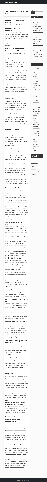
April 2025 (35, 98)
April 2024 (35, 120)
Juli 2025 (35, 92)
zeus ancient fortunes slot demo (17, 467)
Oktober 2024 (36, 109)
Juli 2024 (35, 115)
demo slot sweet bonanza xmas (16, 450)
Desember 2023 (36, 128)
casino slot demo (22, 437)
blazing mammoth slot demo (14, 433)
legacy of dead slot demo (18, 456)
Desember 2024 (36, 105)
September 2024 (36, 111)
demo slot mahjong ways (12, 446)
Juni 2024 (35, 117)
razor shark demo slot (13, 457)
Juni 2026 (35, 72)
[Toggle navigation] (41, 2)
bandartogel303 (34, 163)
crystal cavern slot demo (21, 439)
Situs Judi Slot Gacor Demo (16, 428)
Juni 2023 (35, 139)
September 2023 (36, 133)
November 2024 (36, 107)
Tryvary (28, 480)
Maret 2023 (35, 144)
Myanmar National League (11, 2)
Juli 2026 (35, 70)
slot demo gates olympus (12, 459)
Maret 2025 (35, 100)
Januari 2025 (35, 104)
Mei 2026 (35, 74)
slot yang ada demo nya (17, 461)
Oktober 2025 (36, 87)
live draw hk (33, 169)
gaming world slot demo (10, 454)
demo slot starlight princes (16, 448)
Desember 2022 (36, 150)
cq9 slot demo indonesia (10, 439)
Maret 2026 (35, 78)
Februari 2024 (36, 124)
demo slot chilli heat (9, 441)
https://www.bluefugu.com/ (37, 171)
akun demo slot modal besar (20, 430)
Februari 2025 (36, 102)
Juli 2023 (35, 137)
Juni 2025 (35, 94)
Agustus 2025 (36, 91)
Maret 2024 (35, 122)
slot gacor (33, 166)
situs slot (33, 160)
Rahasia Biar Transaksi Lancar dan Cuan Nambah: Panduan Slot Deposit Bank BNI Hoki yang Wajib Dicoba (38, 32)
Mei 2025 (35, 96)
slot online (33, 174)
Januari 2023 (35, 148)
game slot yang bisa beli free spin (20, 452)
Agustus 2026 (36, 68)
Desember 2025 (36, 83)
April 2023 (35, 142)
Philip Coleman (24, 24)
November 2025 (36, 85)
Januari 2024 (35, 126)
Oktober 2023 (36, 131)
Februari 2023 (36, 146)
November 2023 (36, 130)
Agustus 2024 (36, 113)
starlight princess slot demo (17, 463)
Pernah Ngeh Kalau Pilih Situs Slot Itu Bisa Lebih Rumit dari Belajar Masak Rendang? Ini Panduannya (38, 48)
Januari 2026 (35, 81)
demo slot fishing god (15, 443)
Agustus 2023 (36, 135)
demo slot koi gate (15, 444)
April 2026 (35, 76)
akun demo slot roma (10, 432)
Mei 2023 (35, 141)
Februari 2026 (36, 80)
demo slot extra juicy (19, 441)
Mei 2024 (35, 118)
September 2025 (36, 89)
